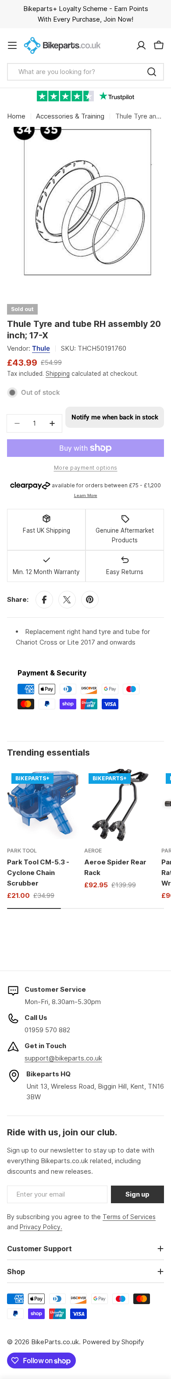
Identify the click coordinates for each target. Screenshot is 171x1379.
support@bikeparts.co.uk (63, 1058)
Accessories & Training (70, 116)
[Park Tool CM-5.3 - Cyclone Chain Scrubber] (43, 805)
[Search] (151, 72)
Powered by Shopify (113, 1342)
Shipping (58, 373)
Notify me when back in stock (114, 417)
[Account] (141, 45)
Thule (41, 348)
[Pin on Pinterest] (90, 599)
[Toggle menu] (12, 45)
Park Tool (22, 850)
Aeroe (93, 850)
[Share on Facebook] (44, 599)
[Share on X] (67, 599)
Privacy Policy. (41, 1227)
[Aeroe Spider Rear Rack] (120, 805)
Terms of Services (129, 1216)
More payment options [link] (86, 467)
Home (16, 116)
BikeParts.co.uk (55, 1342)
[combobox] (85, 72)
